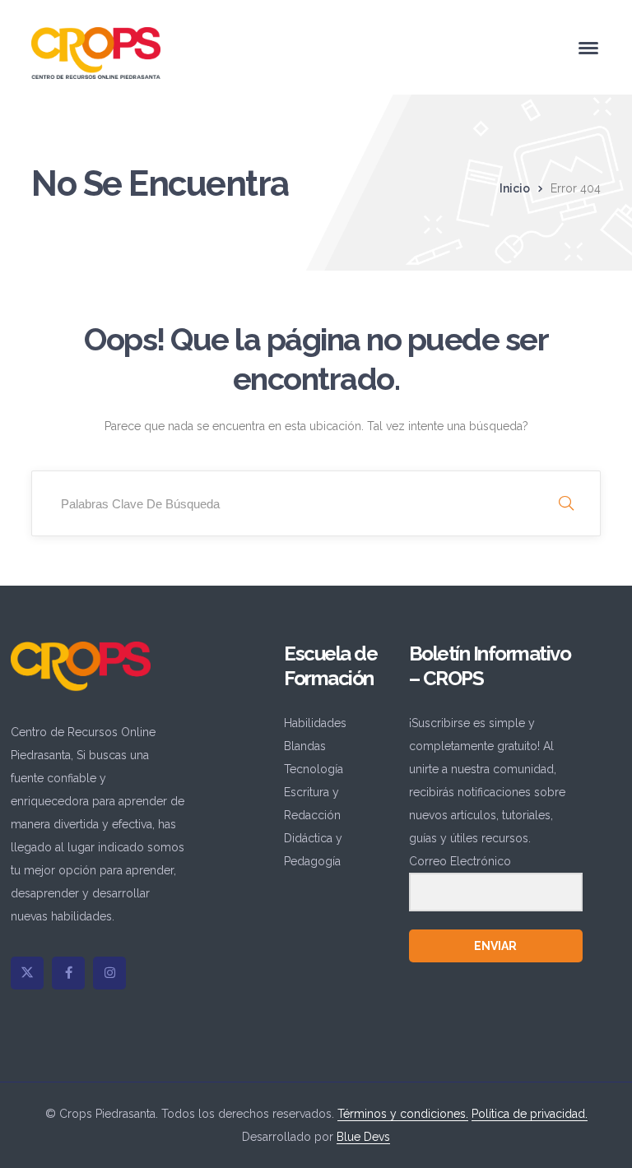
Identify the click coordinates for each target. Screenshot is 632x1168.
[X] (27, 973)
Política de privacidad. (530, 1113)
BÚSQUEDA (566, 503)
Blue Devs (363, 1136)
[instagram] (109, 973)
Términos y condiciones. (402, 1113)
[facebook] (68, 973)
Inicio (515, 188)
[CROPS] (95, 51)
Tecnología (313, 769)
